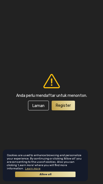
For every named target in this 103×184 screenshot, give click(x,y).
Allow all (45, 174)
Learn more (32, 168)
